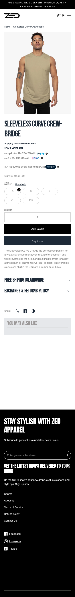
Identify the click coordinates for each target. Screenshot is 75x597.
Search (8, 493)
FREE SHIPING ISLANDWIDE (24, 280)
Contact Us (10, 520)
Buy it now (37, 241)
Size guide (20, 184)
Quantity (8, 210)
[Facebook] (25, 311)
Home (7, 27)
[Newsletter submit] (66, 455)
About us (9, 500)
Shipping (8, 143)
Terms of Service (13, 507)
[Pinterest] (33, 311)
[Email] (17, 311)
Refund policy (11, 513)
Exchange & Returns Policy (26, 291)
